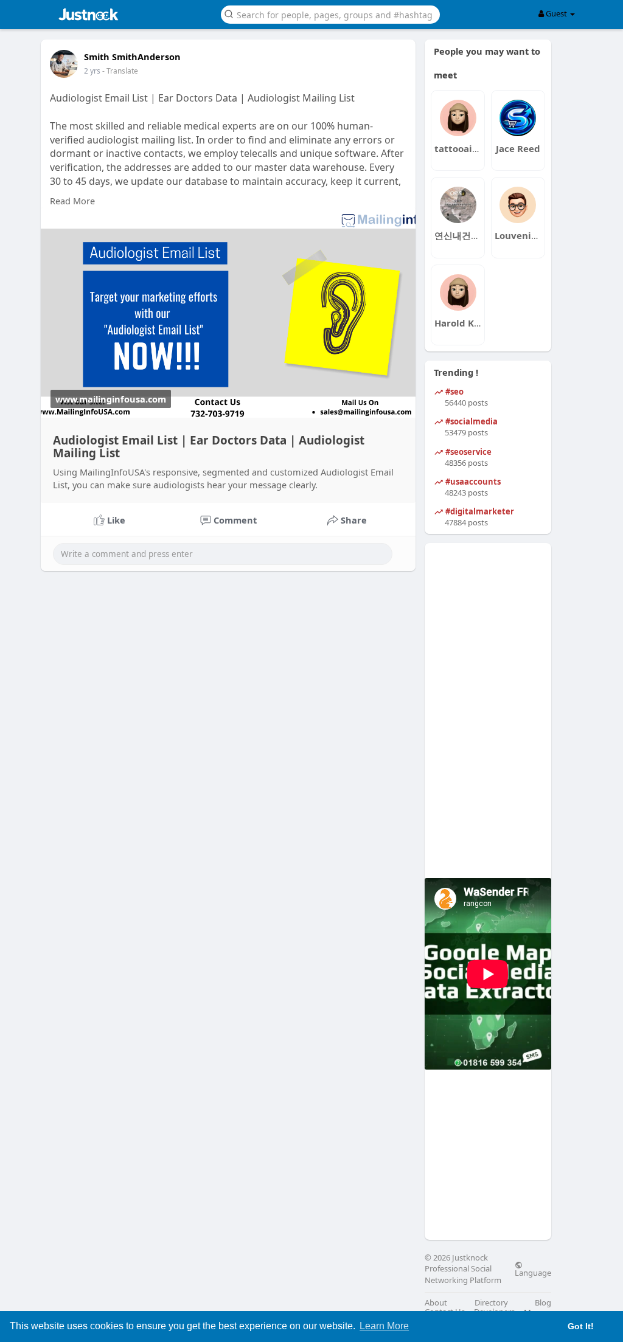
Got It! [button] (581, 1326)
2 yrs (92, 71)
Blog (543, 1303)
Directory (491, 1303)
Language (533, 1272)
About (436, 1303)
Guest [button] (556, 13)
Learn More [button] (384, 1326)
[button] (330, 14)
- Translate (120, 71)
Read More (72, 201)
